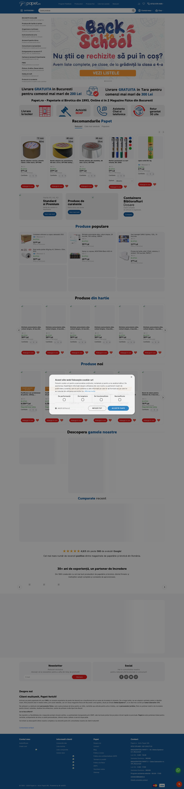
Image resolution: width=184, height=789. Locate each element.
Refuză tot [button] (97, 408)
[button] (62, 408)
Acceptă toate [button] (118, 408)
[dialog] (92, 394)
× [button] (131, 377)
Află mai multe (90, 391)
